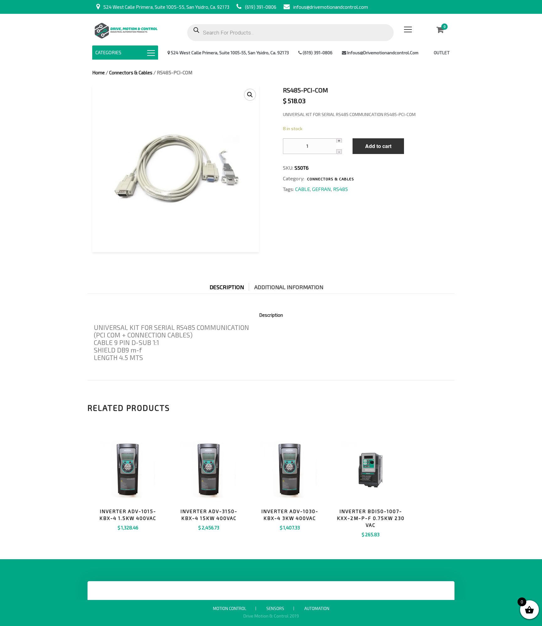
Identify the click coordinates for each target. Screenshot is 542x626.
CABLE (302, 189)
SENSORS (275, 608)
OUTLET (442, 52)
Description (227, 287)
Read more (371, 542)
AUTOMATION (316, 608)
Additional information (288, 287)
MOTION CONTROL (229, 608)
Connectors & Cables (130, 72)
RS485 (340, 189)
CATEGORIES (108, 52)
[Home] (126, 30)
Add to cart (378, 146)
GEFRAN (321, 189)
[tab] (231, 285)
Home (98, 72)
